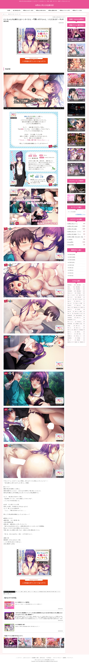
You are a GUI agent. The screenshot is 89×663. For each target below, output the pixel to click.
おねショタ (37, 591)
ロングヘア (31, 591)
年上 (22, 591)
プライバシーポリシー (57, 657)
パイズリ (18, 591)
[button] (61, 643)
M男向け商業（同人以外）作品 (10, 591)
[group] (11, 643)
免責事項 (64, 657)
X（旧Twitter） (49, 657)
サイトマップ (70, 657)
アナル (6, 593)
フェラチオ (58, 591)
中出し (26, 591)
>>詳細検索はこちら (80, 214)
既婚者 (42, 591)
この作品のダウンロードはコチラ (33, 60)
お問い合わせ (42, 657)
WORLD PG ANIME (51, 591)
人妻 (45, 591)
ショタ (10, 593)
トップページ (19, 657)
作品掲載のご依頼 (35, 657)
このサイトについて (26, 657)
